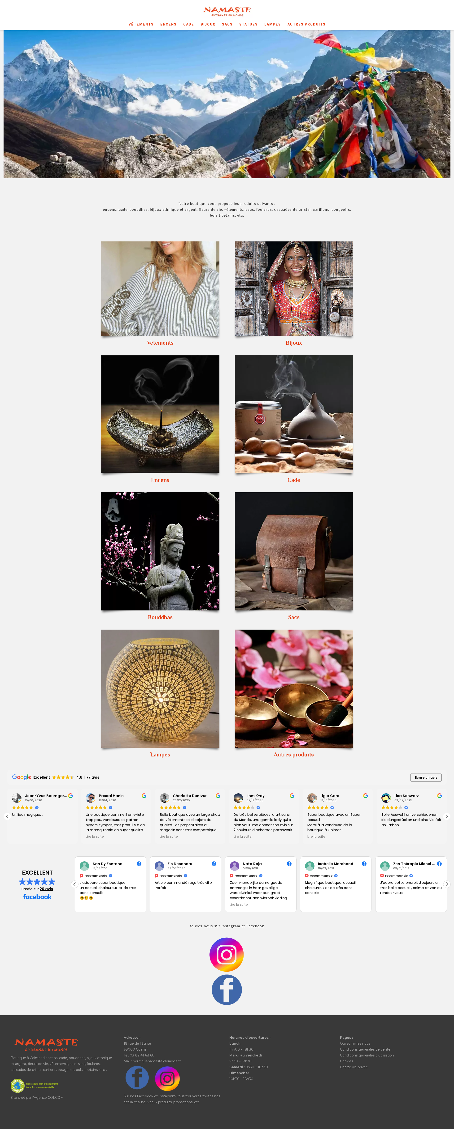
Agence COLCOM (49, 1097)
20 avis (46, 888)
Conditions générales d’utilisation (367, 1055)
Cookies (346, 1061)
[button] (446, 816)
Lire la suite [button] (21, 837)
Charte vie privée (354, 1067)
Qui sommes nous (355, 1043)
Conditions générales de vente (365, 1049)
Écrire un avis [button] (426, 777)
